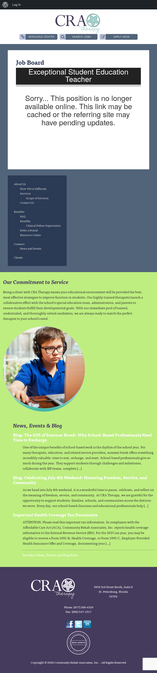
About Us (20, 184)
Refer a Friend (29, 230)
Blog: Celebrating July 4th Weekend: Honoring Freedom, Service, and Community (80, 480)
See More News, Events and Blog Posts (50, 555)
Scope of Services (37, 198)
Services (25, 193)
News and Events (30, 248)
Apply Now (122, 37)
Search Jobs (81, 37)
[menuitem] (5, 4)
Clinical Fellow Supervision (43, 225)
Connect (19, 244)
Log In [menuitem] (16, 4)
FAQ (22, 216)
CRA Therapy (78, 24)
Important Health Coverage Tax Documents (55, 514)
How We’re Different (33, 188)
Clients (18, 257)
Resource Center (41, 37)
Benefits (19, 211)
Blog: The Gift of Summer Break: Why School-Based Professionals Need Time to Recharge (82, 437)
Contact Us (27, 202)
